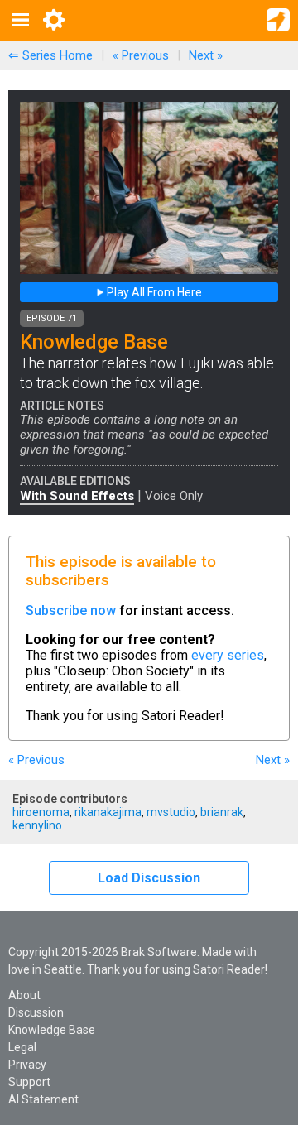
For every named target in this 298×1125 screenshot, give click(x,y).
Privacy (27, 1064)
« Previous (141, 55)
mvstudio (171, 812)
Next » (206, 55)
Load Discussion (149, 878)
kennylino (37, 825)
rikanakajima (108, 812)
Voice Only (174, 495)
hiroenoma (41, 812)
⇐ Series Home (50, 55)
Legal (22, 1047)
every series (227, 655)
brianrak (221, 812)
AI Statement (43, 1099)
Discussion (36, 1012)
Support (29, 1082)
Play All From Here (153, 292)
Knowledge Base (51, 1029)
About (24, 995)
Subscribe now (71, 610)
